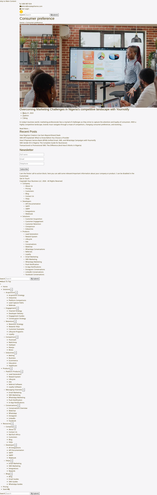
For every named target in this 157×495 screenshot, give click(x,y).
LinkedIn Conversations (34, 272)
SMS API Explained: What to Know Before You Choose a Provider (44, 138)
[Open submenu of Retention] (15, 321)
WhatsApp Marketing (33, 262)
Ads (26, 242)
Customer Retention (33, 224)
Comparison (30, 226)
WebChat (28, 247)
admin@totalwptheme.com (31, 6)
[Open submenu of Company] (15, 426)
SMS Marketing (31, 259)
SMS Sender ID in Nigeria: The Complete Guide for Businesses (43, 143)
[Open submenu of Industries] (15, 352)
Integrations (30, 211)
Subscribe (24, 169)
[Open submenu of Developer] (15, 445)
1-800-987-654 (26, 4)
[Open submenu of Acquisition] (16, 292)
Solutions (26, 216)
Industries (29, 229)
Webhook (29, 214)
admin (26, 115)
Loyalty (28, 254)
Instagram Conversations (35, 269)
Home (22, 22)
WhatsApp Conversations (35, 249)
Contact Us (29, 196)
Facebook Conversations (34, 274)
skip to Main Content (8, 1)
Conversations (30, 244)
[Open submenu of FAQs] (11, 460)
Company (26, 183)
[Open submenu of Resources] (12, 423)
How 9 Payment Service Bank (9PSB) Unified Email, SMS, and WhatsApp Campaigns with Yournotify (58, 140)
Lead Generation (31, 234)
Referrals (28, 252)
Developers (27, 201)
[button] (0, 284)
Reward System (31, 236)
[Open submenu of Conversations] (18, 405)
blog (26, 118)
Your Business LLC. (35, 181)
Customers (29, 191)
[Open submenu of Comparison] (17, 337)
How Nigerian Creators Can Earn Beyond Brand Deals (40, 135)
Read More (25, 128)
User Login (25, 9)
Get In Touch (24, 178)
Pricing (28, 188)
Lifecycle (28, 239)
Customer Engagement (34, 221)
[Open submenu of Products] (11, 368)
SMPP (27, 209)
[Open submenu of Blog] (11, 473)
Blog (27, 194)
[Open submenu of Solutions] (11, 289)
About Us (29, 186)
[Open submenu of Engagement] (17, 308)
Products (26, 231)
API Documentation (33, 204)
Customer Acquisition (33, 219)
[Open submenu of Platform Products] (21, 371)
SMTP (27, 206)
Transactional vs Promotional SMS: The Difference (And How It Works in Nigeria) (50, 145)
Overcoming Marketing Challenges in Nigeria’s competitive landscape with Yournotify (74, 109)
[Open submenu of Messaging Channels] (23, 389)
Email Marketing (31, 257)
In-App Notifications (33, 267)
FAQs (27, 199)
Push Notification (32, 264)
